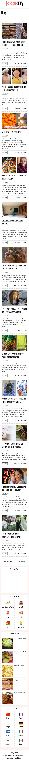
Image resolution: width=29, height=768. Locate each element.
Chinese (8, 718)
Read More (4, 63)
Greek (8, 735)
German (21, 727)
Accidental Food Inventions (11, 132)
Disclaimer (18, 758)
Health (8, 627)
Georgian (8, 727)
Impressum (10, 758)
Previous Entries (8, 562)
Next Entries (22, 562)
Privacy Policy (14, 753)
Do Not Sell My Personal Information (13, 755)
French (21, 718)
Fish (21, 617)
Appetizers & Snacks (8, 607)
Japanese (8, 744)
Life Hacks (4, 48)
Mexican (21, 744)
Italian (21, 735)
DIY (3, 227)
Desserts (21, 607)
